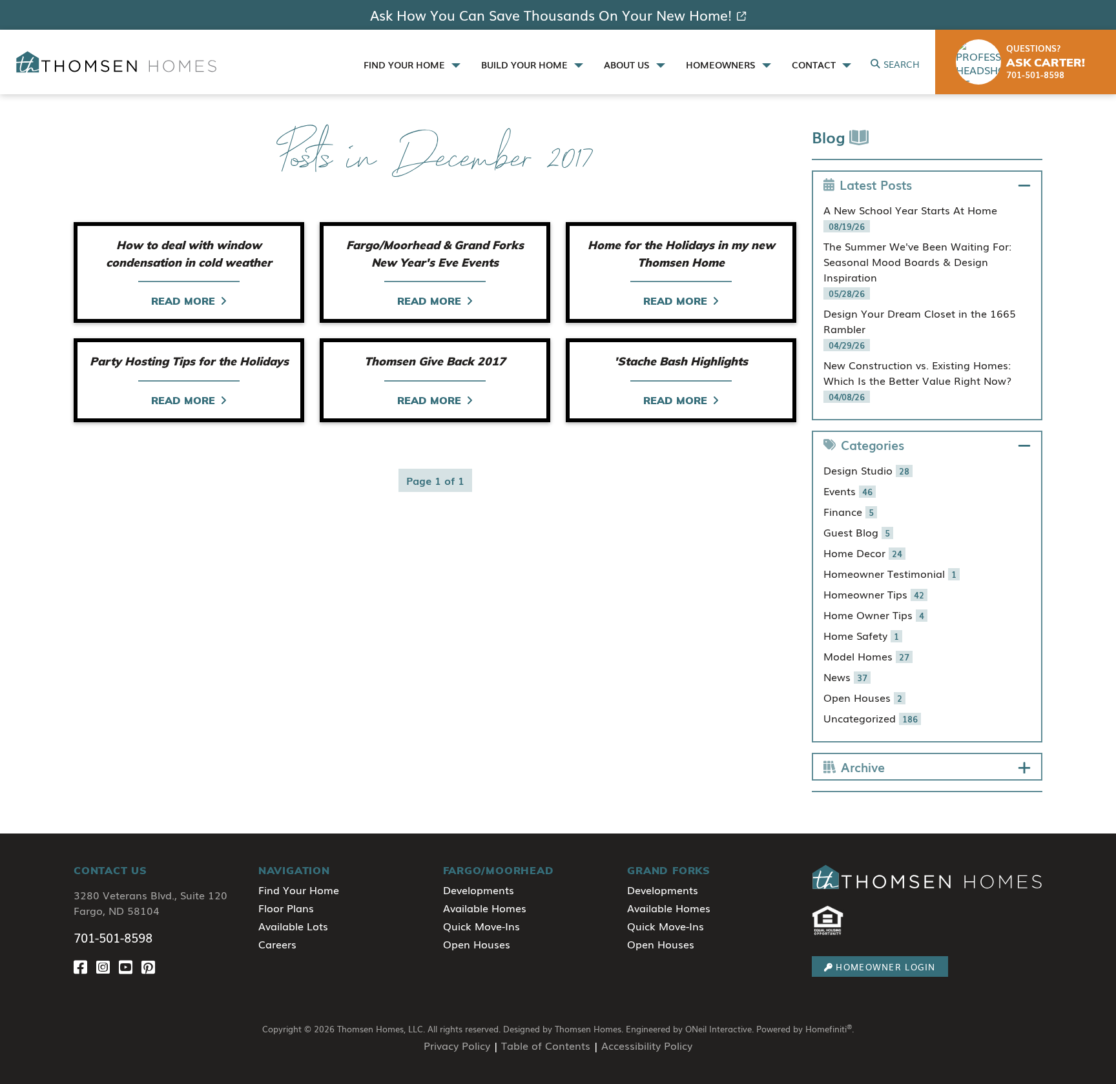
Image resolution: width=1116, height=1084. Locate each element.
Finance (848, 511)
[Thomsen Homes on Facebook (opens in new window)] (85, 966)
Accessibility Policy (646, 1045)
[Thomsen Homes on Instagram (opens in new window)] (107, 966)
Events (848, 490)
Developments (478, 889)
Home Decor (862, 552)
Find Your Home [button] (406, 64)
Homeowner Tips (873, 594)
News (845, 676)
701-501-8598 (113, 937)
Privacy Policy (457, 1045)
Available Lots (293, 926)
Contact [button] (815, 64)
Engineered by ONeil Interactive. (690, 1029)
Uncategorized (870, 718)
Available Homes (484, 907)
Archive (863, 766)
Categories (872, 444)
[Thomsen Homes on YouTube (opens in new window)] (130, 966)
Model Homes (866, 656)
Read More (183, 300)
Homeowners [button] (722, 64)
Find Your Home (298, 889)
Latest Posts (876, 184)
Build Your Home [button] (525, 64)
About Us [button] (628, 64)
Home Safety (861, 635)
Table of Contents (545, 1045)
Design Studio (866, 470)
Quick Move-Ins (481, 926)
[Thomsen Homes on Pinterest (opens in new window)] (150, 966)
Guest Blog (856, 532)
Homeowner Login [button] (885, 967)
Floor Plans (286, 907)
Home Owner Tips (873, 614)
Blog (830, 136)
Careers (277, 944)
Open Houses (862, 697)
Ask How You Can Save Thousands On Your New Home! (551, 15)
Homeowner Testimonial (889, 573)
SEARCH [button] (902, 63)
